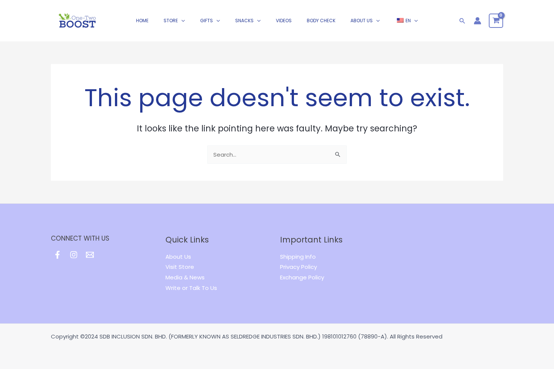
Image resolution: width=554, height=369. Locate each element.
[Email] (90, 255)
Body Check (321, 20)
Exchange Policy (302, 277)
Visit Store (179, 267)
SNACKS (244, 20)
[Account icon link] (477, 20)
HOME (142, 20)
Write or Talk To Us (191, 288)
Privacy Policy (298, 267)
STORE (171, 20)
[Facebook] (57, 255)
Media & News (185, 277)
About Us (178, 257)
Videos (284, 20)
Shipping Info (298, 257)
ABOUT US (361, 20)
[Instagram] (73, 255)
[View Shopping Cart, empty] (496, 21)
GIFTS (206, 20)
